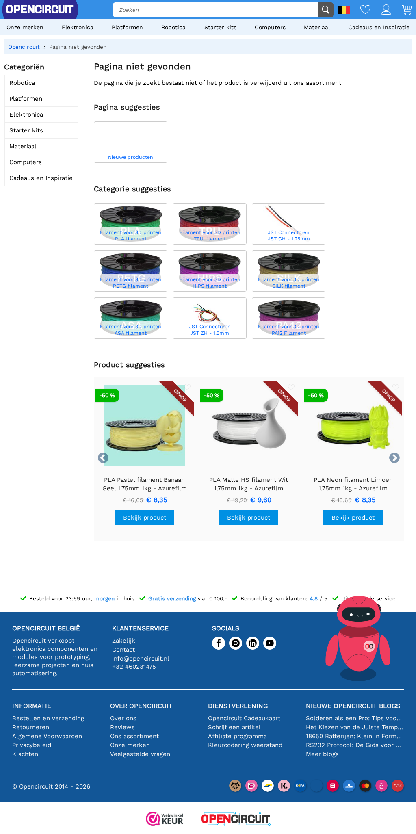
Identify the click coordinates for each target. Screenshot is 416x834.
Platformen (127, 27)
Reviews (122, 727)
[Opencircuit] (236, 820)
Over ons (123, 718)
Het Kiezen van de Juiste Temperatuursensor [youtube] (355, 727)
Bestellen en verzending (48, 718)
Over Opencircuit (141, 706)
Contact (123, 649)
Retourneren (30, 727)
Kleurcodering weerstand (245, 745)
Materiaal (317, 27)
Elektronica (77, 27)
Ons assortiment (134, 736)
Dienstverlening (238, 706)
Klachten (25, 754)
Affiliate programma (237, 736)
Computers (270, 27)
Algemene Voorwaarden (47, 736)
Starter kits (220, 27)
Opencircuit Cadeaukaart (244, 718)
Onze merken (24, 27)
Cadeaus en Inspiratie (379, 27)
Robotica (173, 27)
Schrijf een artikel (234, 727)
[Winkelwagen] (401, 10)
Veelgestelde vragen (140, 754)
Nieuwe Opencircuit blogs (353, 706)
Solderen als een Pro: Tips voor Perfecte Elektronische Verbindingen (355, 718)
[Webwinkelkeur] (164, 820)
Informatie (31, 706)
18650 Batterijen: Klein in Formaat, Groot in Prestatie (355, 736)
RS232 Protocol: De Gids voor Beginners (355, 745)
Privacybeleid (31, 745)
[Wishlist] (360, 10)
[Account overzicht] (380, 10)
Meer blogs (322, 754)
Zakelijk (123, 640)
